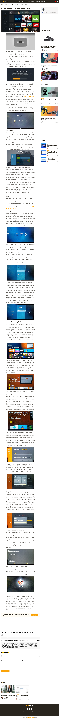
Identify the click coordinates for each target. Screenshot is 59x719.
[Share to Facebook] (42, 12)
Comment (3, 655)
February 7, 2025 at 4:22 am (10, 635)
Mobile (23, 1)
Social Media (33, 1)
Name (2, 660)
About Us (19, 711)
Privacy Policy (39, 711)
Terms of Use (32, 711)
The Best (18, 1)
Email (22, 660)
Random (47, 8)
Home (2, 4)
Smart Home (38, 1)
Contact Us (25, 711)
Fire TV (12, 4)
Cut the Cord (43, 1)
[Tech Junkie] (4, 1)
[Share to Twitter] (44, 12)
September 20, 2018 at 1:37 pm (23, 640)
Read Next (34, 615)
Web (29, 1)
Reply (38, 634)
